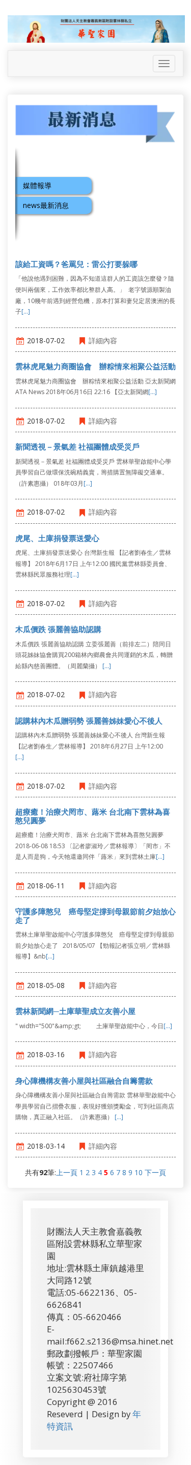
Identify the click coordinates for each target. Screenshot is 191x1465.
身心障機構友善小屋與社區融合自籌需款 (84, 1080)
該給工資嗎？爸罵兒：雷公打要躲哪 (76, 264)
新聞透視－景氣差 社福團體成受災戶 (77, 446)
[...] (25, 311)
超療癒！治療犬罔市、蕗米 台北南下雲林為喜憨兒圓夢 (92, 815)
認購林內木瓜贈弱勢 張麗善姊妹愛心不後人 (88, 720)
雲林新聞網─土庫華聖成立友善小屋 (75, 1011)
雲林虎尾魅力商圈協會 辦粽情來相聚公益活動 (95, 366)
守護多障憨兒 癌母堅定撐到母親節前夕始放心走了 (95, 915)
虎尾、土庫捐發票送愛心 (57, 538)
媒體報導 (37, 185)
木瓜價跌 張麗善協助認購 (58, 629)
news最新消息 (46, 205)
